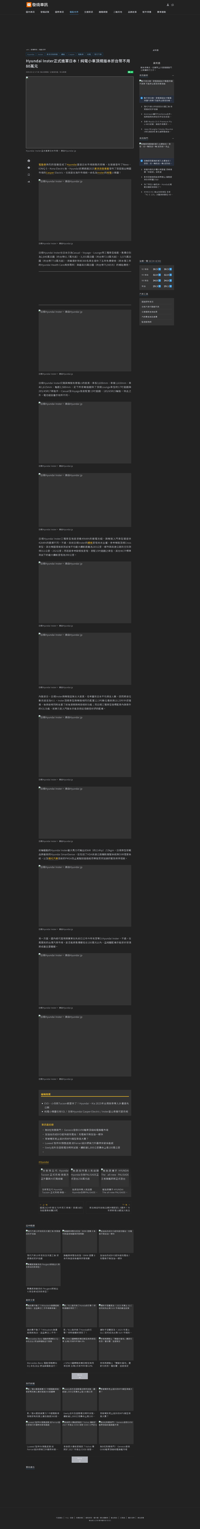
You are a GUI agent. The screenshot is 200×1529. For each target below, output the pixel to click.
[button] (172, 4)
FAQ (67, 1518)
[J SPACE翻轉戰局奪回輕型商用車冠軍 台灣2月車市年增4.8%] (79, 1349)
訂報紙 (122, 1518)
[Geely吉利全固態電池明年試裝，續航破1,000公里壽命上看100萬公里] (79, 1399)
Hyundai (30, 54)
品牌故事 (132, 11)
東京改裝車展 (52, 54)
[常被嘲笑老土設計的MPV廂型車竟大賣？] (116, 1399)
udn (27, 49)
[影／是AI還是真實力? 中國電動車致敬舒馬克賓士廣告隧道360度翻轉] (43, 1399)
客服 (71, 1518)
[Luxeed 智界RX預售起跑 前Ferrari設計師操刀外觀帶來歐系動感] (43, 1432)
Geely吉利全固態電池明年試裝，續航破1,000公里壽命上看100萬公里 (82, 1147)
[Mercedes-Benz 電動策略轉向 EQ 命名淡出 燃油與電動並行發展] (43, 1349)
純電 (89, 54)
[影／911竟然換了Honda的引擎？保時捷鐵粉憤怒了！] (79, 1315)
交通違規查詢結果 (149, 311)
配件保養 (147, 11)
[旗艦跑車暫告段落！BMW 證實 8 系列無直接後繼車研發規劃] (79, 1241)
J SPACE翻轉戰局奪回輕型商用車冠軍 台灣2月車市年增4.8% (79, 1364)
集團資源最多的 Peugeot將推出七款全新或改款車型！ (42, 1290)
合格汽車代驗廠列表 (150, 306)
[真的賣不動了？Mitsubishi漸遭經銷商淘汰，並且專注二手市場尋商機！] (43, 1315)
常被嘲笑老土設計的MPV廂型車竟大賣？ (67, 1138)
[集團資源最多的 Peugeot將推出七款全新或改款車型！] (43, 1274)
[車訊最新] (173, 75)
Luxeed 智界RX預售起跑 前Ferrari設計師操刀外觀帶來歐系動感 (79, 1143)
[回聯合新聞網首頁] (29, 4)
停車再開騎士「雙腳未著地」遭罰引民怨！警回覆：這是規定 (115, 1364)
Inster (40, 54)
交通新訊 (88, 11)
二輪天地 (117, 11)
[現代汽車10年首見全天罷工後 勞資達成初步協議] (43, 1241)
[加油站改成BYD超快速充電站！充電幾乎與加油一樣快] (116, 1241)
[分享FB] (29, 161)
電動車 (81, 54)
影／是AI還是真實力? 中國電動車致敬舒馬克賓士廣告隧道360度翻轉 (43, 1415)
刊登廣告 (59, 1518)
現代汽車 (98, 54)
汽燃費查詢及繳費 (149, 316)
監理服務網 (147, 321)
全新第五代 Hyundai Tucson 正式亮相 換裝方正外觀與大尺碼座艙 (54, 1191)
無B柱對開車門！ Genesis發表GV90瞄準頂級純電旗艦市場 (76, 1130)
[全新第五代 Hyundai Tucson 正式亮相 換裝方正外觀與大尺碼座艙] (55, 1177)
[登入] (168, 4)
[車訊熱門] (173, 138)
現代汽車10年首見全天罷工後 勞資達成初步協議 (43, 1257)
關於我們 (131, 1518)
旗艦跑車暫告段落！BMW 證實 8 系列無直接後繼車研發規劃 (79, 1257)
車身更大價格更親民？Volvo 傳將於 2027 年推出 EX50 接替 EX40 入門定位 (79, 1448)
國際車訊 (59, 11)
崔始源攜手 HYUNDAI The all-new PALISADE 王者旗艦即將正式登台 (113, 1191)
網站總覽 (141, 1518)
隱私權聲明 (104, 1518)
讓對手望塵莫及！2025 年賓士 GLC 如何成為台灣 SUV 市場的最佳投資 (116, 1331)
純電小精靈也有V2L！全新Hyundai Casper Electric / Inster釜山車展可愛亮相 (86, 1111)
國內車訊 (30, 11)
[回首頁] (40, 4)
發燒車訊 (34, 49)
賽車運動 (161, 11)
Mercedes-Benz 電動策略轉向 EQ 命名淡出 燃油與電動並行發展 (42, 1364)
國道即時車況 (147, 301)
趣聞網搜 (103, 11)
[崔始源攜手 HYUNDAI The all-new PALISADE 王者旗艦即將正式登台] (115, 1177)
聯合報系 (114, 1518)
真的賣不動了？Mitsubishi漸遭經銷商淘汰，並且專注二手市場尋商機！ (42, 1331)
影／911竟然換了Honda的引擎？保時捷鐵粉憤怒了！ (78, 1331)
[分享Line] (29, 168)
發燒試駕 (45, 11)
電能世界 (74, 11)
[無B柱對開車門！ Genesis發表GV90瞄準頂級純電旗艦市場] (116, 1432)
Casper (71, 54)
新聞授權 (79, 1518)
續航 (63, 54)
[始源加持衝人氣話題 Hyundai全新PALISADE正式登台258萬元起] (85, 1177)
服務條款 (89, 1518)
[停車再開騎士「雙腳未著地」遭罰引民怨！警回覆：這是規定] (116, 1349)
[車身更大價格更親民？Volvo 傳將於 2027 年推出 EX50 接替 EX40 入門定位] (79, 1432)
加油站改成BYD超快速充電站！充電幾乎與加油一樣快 (74, 1134)
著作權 (96, 1518)
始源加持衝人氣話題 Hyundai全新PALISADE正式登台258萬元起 (85, 1191)
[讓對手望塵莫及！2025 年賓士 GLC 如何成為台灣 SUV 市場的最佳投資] (116, 1315)
